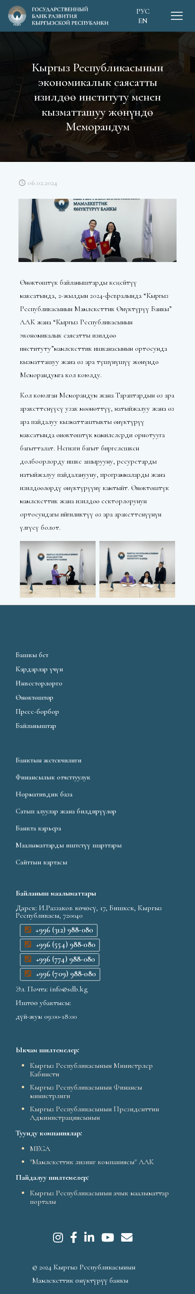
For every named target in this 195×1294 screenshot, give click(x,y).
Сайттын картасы (41, 862)
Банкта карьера (38, 828)
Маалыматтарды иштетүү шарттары (69, 845)
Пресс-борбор (37, 711)
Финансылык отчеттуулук (53, 777)
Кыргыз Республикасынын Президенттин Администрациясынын (94, 1113)
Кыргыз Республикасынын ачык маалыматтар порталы (99, 1197)
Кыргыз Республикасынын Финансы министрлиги (86, 1091)
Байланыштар (36, 725)
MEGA (40, 1148)
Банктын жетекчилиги (48, 760)
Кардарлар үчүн (39, 669)
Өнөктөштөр (34, 697)
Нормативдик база (44, 794)
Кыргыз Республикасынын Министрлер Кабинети (91, 1070)
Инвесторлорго (39, 683)
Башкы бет (32, 655)
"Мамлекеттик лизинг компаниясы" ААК (92, 1162)
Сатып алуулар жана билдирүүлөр (66, 811)
